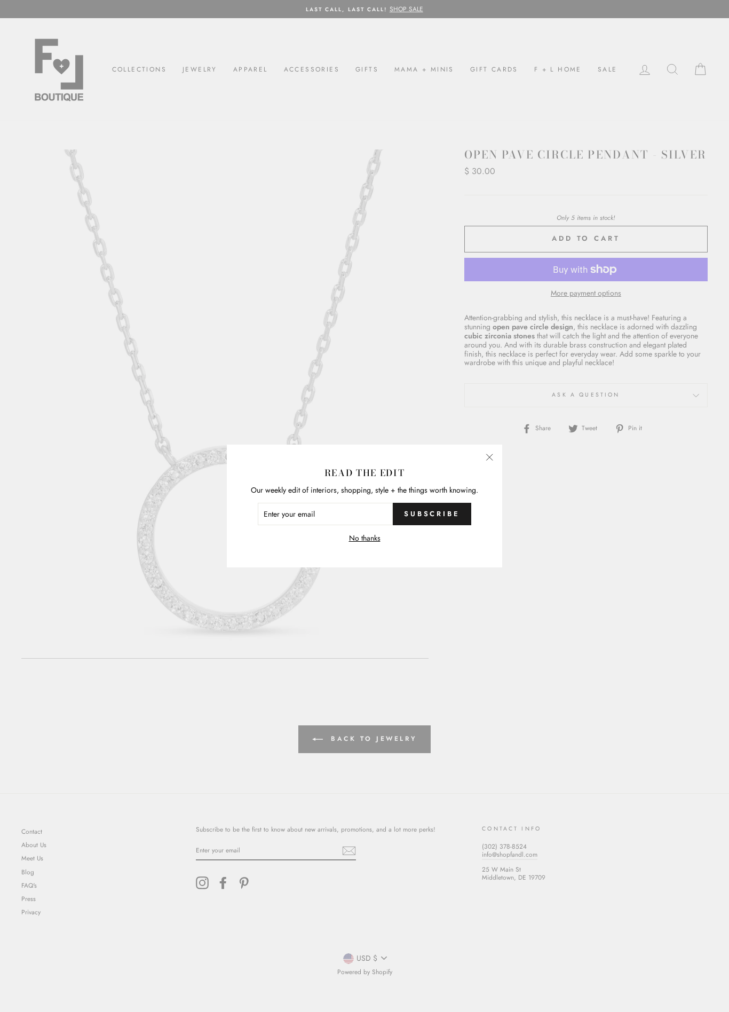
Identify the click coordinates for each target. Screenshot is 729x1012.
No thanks (365, 538)
